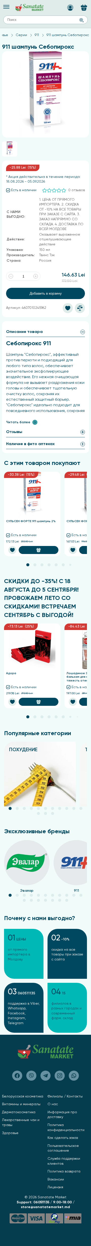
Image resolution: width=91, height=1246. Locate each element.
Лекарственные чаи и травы (20, 1122)
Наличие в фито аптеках (30, 444)
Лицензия (55, 1187)
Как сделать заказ (63, 1138)
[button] (27, 564)
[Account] (70, 6)
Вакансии (56, 1179)
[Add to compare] (80, 308)
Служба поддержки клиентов (64, 1161)
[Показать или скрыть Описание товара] (82, 332)
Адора (11, 673)
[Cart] (84, 7)
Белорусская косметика (22, 1096)
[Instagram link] (60, 1076)
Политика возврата (64, 1171)
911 (37, 35)
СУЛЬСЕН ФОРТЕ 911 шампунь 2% (31, 521)
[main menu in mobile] (6, 7)
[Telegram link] (45, 1076)
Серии (21, 35)
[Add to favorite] (68, 308)
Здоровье (10, 1133)
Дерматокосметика (18, 1112)
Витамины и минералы (21, 1104)
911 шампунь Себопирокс (68, 35)
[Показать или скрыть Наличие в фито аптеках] (82, 444)
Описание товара (24, 332)
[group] (40, 774)
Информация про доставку (62, 1115)
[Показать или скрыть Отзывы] (82, 432)
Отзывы (14, 432)
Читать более (18, 422)
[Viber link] (17, 1076)
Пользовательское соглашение (63, 1148)
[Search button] (81, 20)
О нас (53, 1104)
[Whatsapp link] (74, 1076)
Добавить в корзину (46, 293)
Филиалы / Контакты (65, 1096)
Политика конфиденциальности (66, 1127)
